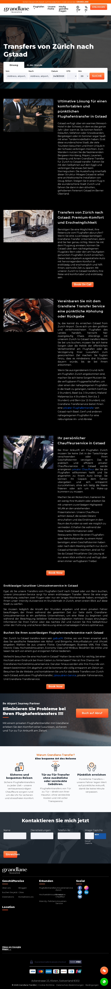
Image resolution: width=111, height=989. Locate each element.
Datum (54, 71)
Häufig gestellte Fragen (63, 8)
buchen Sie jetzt (9, 892)
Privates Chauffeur (60, 895)
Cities (21, 892)
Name (6, 830)
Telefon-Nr (64, 830)
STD (68, 71)
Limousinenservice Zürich (64, 889)
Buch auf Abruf (92, 713)
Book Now (55, 572)
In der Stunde (34, 65)
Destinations (8, 897)
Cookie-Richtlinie (46, 985)
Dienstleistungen (41, 830)
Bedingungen (92, 985)
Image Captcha (93, 830)
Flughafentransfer (47, 888)
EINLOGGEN (98, 7)
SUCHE (97, 76)
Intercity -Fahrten (47, 901)
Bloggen (22, 888)
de (86, 10)
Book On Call (82, 284)
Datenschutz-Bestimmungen (70, 985)
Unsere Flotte (51, 7)
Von (7, 71)
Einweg (14, 65)
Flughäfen (38, 6)
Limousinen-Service (61, 902)
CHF (78, 10)
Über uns (6, 888)
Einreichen (11, 854)
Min (80, 71)
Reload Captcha (88, 842)
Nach (31, 71)
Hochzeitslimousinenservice (52, 894)
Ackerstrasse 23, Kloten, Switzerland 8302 (55, 980)
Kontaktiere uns (25, 897)
